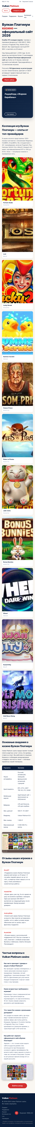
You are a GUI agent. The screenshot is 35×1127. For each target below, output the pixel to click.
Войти (6, 10)
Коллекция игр (27, 16)
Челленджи (5, 1118)
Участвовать (10, 114)
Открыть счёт (18, 10)
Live (3, 1116)
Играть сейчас (9, 80)
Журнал (20, 16)
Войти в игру (17, 1086)
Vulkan (10, 6)
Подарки (5, 16)
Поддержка (12, 16)
